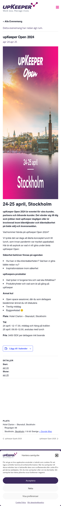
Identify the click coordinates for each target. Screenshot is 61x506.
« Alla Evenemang (12, 21)
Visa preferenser (30, 496)
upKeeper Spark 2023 (13, 438)
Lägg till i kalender (18, 348)
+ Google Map (45, 431)
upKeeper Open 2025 (48, 438)
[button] (56, 455)
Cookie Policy (21, 502)
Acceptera (30, 480)
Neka (30, 488)
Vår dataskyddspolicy (35, 502)
